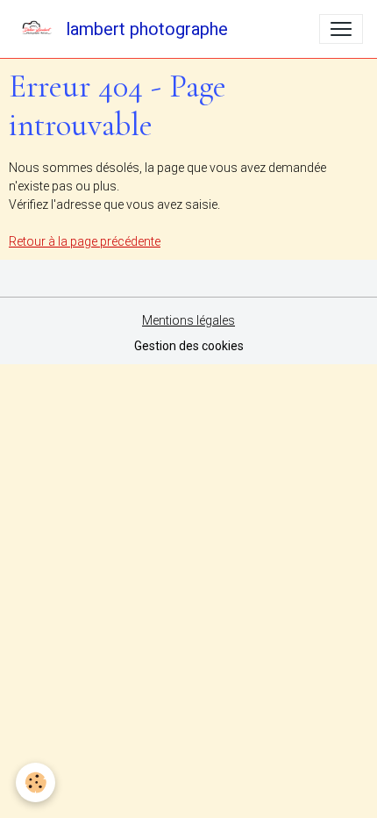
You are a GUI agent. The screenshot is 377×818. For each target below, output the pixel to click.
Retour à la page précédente (84, 241)
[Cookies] (35, 782)
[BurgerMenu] (341, 29)
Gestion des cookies (189, 346)
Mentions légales (188, 320)
